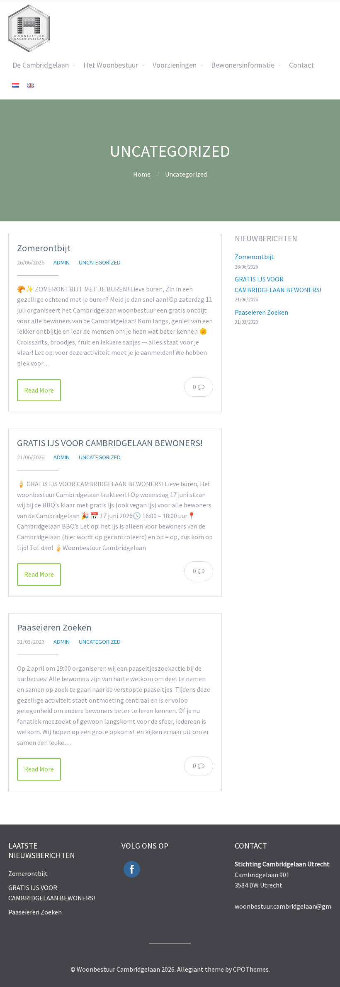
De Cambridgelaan (40, 65)
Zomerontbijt (43, 248)
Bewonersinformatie (242, 65)
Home (142, 174)
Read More (39, 390)
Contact (301, 65)
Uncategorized (186, 174)
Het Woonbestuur (110, 65)
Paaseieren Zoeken (54, 627)
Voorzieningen (175, 65)
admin (61, 262)
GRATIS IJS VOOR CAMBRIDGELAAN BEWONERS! (110, 443)
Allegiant (190, 969)
